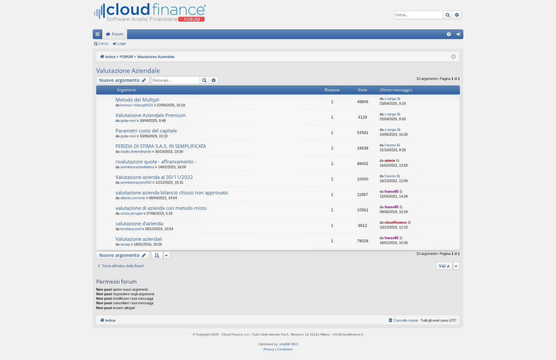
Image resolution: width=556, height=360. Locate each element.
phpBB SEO (289, 344)
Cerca (103, 43)
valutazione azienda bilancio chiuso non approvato (172, 192)
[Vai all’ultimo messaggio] (399, 98)
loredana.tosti (130, 229)
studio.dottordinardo (135, 151)
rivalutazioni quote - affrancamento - (156, 161)
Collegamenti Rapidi (98, 35)
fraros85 (391, 191)
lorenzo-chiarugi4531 (136, 105)
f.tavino (390, 145)
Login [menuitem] (459, 35)
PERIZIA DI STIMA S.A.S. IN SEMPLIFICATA (161, 146)
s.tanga (390, 99)
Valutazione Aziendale (128, 70)
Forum (117, 34)
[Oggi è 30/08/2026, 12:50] (453, 57)
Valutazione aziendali (139, 239)
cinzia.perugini (131, 213)
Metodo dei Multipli (137, 99)
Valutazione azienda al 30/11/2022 (154, 177)
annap (125, 244)
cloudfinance (396, 222)
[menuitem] (449, 34)
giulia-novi (128, 120)
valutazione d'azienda (139, 223)
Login (121, 43)
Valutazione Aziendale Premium (151, 115)
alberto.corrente (132, 198)
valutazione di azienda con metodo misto (161, 208)
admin (390, 160)
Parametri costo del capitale (146, 130)
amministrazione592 (136, 182)
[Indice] (149, 14)
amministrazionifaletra (137, 167)
